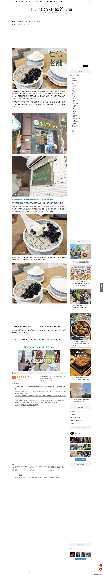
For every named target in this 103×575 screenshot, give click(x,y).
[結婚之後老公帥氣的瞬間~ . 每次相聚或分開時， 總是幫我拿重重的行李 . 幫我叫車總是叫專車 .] (87, 440)
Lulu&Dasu (19, 24)
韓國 (73, 131)
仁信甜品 (24, 477)
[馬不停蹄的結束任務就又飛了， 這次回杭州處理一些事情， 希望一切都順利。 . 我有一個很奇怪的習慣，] (73, 447)
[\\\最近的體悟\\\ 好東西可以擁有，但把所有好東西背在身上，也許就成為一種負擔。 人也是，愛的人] (80, 454)
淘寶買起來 (62, 1)
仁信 (19, 477)
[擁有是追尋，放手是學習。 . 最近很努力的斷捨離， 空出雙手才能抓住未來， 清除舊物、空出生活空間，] (80, 447)
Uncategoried (74, 80)
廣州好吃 (41, 477)
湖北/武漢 (75, 115)
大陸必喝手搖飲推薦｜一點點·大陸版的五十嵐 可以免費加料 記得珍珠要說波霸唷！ (39, 400)
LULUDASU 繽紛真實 (51, 9)
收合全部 (77, 75)
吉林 (74, 100)
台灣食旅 (35, 1)
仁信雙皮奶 (30, 477)
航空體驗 (74, 128)
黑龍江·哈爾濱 (76, 121)
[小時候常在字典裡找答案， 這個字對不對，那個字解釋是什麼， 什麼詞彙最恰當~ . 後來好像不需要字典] (73, 454)
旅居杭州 (75, 111)
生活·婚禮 (49, 1)
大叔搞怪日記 (73, 414)
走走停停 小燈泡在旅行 (75, 423)
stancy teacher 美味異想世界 (76, 420)
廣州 (36, 477)
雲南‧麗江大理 (76, 118)
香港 (74, 120)
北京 (74, 98)
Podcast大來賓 (75, 78)
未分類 (73, 90)
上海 (74, 96)
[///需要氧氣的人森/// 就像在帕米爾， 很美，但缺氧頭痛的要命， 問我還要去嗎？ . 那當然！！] (87, 454)
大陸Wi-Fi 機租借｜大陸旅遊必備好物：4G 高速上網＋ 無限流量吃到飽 (36, 402)
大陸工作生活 (76, 103)
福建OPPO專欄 (75, 125)
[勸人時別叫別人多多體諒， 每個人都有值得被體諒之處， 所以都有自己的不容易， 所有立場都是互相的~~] (80, 440)
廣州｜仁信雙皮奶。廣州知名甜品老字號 (27, 405)
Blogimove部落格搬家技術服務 (96, 574)
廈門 (74, 106)
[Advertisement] (39, 37)
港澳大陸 (42, 1)
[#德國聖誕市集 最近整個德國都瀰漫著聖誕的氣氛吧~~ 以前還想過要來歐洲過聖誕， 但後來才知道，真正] (73, 440)
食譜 (55, 1)
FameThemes (88, 571)
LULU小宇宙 (74, 76)
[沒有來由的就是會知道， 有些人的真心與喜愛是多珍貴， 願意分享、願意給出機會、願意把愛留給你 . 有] (87, 447)
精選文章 (74, 126)
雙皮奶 (58, 477)
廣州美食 (53, 477)
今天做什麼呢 (74, 81)
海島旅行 (28, 1)
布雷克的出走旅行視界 (75, 417)
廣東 (14, 24)
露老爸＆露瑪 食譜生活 (75, 411)
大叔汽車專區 (74, 85)
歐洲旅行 (21, 1)
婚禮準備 (74, 86)
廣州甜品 (47, 477)
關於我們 (14, 1)
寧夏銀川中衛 (76, 105)
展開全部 (72, 75)
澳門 (74, 116)
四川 (74, 101)
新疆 (74, 110)
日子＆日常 (74, 88)
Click (101, 287)
